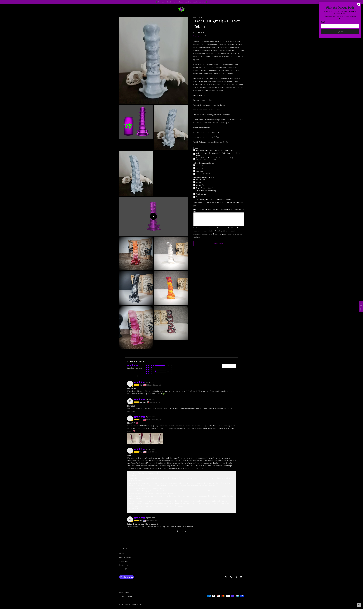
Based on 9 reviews (134, 368)
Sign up (340, 32)
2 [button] (180, 531)
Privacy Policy (124, 565)
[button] (4, 8)
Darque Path (127, 604)
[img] (139, 382)
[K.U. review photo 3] (149, 438)
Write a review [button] (229, 366)
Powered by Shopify (137, 604)
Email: (323, 22)
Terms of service (125, 557)
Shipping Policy (125, 569)
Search (121, 554)
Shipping (196, 36)
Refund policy (124, 561)
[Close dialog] (358, 4)
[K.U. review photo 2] (140, 438)
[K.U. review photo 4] (158, 438)
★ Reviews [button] (361, 306)
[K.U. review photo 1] (131, 438)
